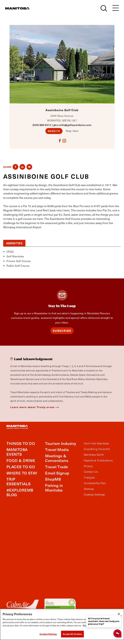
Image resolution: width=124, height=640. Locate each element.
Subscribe (62, 331)
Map (68, 131)
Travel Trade (56, 466)
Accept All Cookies (72, 633)
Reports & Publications (98, 460)
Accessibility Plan (95, 483)
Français (89, 477)
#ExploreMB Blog (19, 492)
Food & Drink (20, 460)
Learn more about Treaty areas (32, 407)
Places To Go (20, 466)
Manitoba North (94, 454)
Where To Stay (21, 473)
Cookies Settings (48, 633)
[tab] (14, 243)
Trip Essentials (18, 481)
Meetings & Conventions (56, 458)
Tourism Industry (60, 443)
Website (54, 131)
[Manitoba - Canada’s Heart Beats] (17, 8)
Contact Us (91, 471)
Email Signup (57, 473)
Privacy (88, 466)
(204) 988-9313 (42, 125)
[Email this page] (29, 167)
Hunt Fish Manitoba (96, 443)
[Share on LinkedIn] (22, 167)
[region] (62, 624)
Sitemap (89, 489)
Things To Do (20, 443)
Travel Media (57, 449)
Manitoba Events (17, 451)
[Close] (118, 613)
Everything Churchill (97, 449)
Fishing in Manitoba (54, 487)
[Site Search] (103, 8)
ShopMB (53, 479)
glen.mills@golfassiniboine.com (72, 125)
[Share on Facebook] (15, 167)
